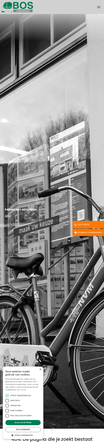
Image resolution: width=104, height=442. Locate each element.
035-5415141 (83, 224)
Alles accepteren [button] (23, 422)
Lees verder (21, 390)
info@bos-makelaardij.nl (89, 232)
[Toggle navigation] (98, 7)
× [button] (40, 369)
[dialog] (23, 403)
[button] (23, 435)
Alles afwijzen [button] (23, 429)
